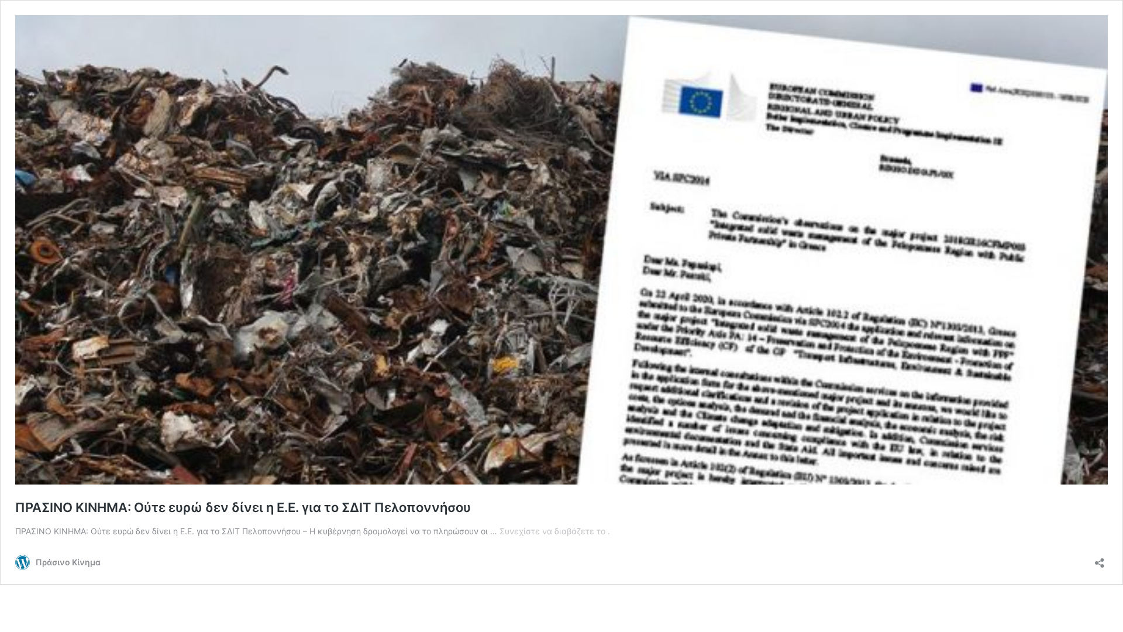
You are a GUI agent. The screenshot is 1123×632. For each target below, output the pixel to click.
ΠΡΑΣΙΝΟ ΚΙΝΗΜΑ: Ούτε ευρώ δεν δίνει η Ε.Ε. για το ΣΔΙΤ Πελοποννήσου (243, 507)
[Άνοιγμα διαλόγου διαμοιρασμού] (1099, 559)
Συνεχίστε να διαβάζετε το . (555, 531)
